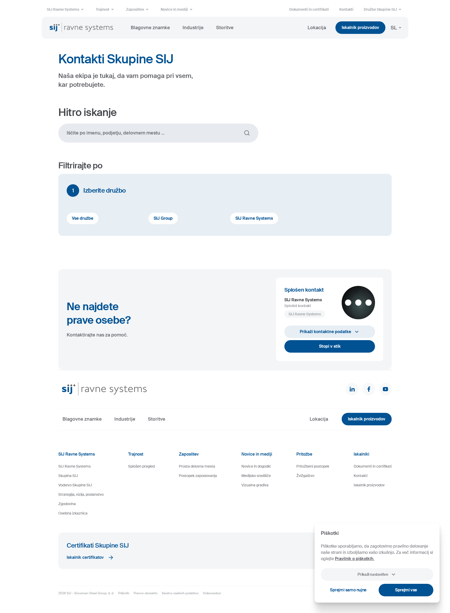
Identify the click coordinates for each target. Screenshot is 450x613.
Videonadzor (212, 593)
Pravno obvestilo (146, 593)
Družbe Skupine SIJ (380, 9)
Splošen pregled (141, 466)
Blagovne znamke (150, 27)
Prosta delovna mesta (197, 466)
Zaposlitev (135, 9)
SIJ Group (163, 218)
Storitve (225, 27)
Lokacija (317, 27)
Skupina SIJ (68, 475)
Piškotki (123, 593)
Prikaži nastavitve (373, 574)
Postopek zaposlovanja (198, 475)
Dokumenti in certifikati (309, 9)
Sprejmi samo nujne (348, 590)
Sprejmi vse (406, 590)
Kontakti (346, 9)
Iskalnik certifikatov (85, 557)
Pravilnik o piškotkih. (354, 558)
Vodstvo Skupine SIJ (75, 485)
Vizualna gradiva (254, 485)
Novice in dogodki (256, 466)
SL (394, 27)
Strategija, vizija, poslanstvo (81, 494)
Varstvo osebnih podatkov (180, 593)
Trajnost (102, 9)
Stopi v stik (330, 346)
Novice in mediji (174, 9)
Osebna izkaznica (73, 513)
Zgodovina (67, 503)
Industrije (193, 27)
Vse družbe (82, 218)
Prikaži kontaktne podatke (325, 331)
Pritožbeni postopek (312, 466)
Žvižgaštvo (305, 475)
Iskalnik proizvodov (360, 27)
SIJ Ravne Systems (63, 9)
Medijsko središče (256, 475)
